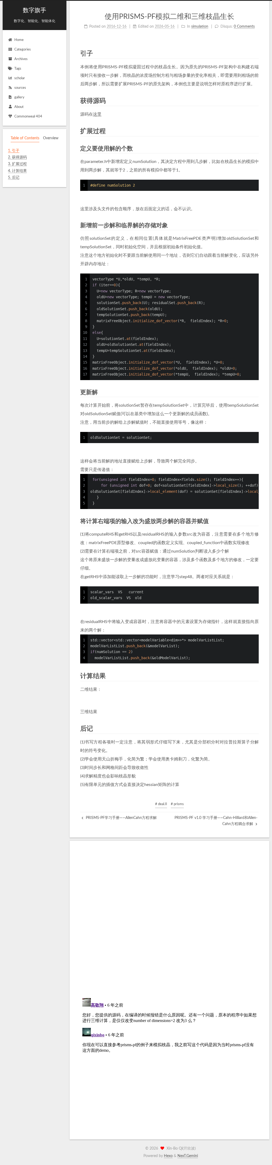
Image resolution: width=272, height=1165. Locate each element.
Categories (22, 49)
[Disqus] (169, 926)
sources (20, 88)
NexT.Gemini (187, 1156)
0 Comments (244, 26)
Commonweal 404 (28, 116)
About (19, 107)
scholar (19, 78)
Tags (17, 68)
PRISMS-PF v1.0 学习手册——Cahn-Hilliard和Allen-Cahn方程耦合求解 (216, 821)
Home (19, 40)
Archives (21, 59)
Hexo (168, 1156)
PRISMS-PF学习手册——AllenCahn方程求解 (121, 818)
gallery (19, 97)
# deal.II (161, 804)
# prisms (177, 804)
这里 (97, 114)
